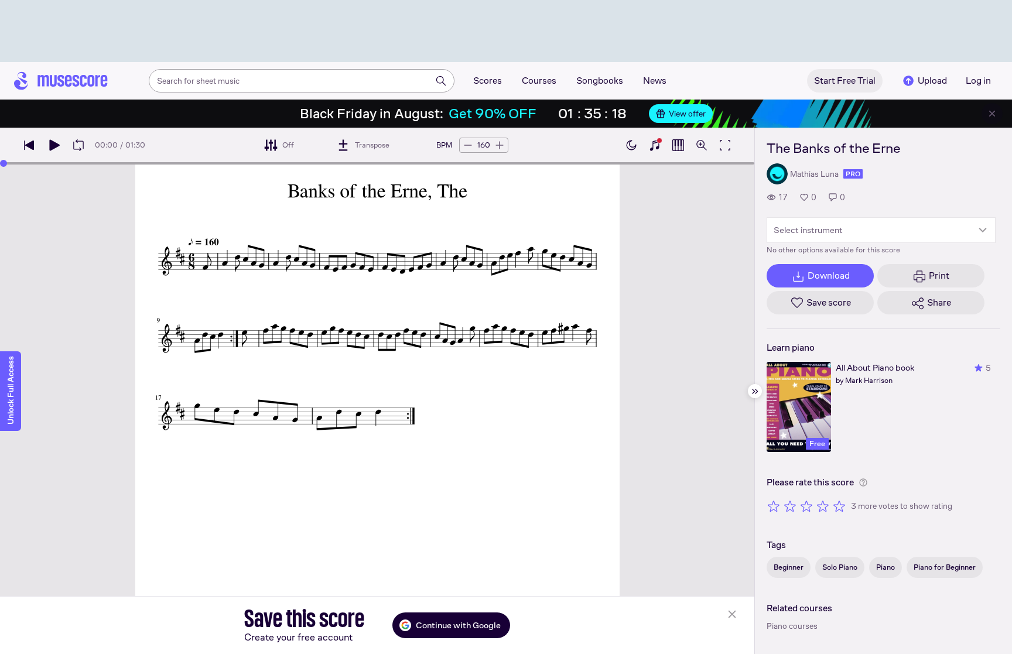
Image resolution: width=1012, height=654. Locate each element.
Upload (932, 80)
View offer (687, 113)
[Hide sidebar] (755, 391)
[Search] (441, 81)
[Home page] (61, 80)
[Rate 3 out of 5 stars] (806, 506)
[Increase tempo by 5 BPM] (500, 145)
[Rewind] (29, 145)
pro (853, 174)
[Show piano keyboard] (654, 145)
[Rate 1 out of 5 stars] (774, 506)
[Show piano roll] (678, 145)
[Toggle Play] (54, 145)
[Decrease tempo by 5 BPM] (468, 145)
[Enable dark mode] (631, 145)
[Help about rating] (863, 482)
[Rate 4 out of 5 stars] (823, 506)
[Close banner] (992, 113)
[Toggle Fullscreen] (725, 145)
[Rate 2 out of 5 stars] (790, 506)
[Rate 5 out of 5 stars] (839, 506)
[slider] (3, 163)
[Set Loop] (78, 145)
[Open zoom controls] (701, 145)
